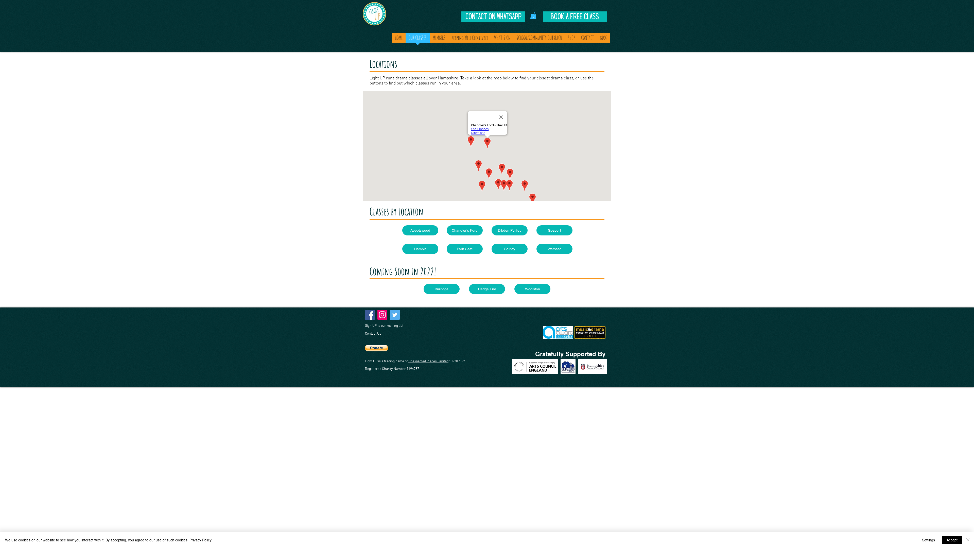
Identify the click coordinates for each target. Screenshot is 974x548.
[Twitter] (395, 315)
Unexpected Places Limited (428, 361)
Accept (952, 539)
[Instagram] (382, 315)
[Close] (968, 540)
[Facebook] (370, 315)
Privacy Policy (200, 539)
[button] (533, 15)
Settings (928, 539)
